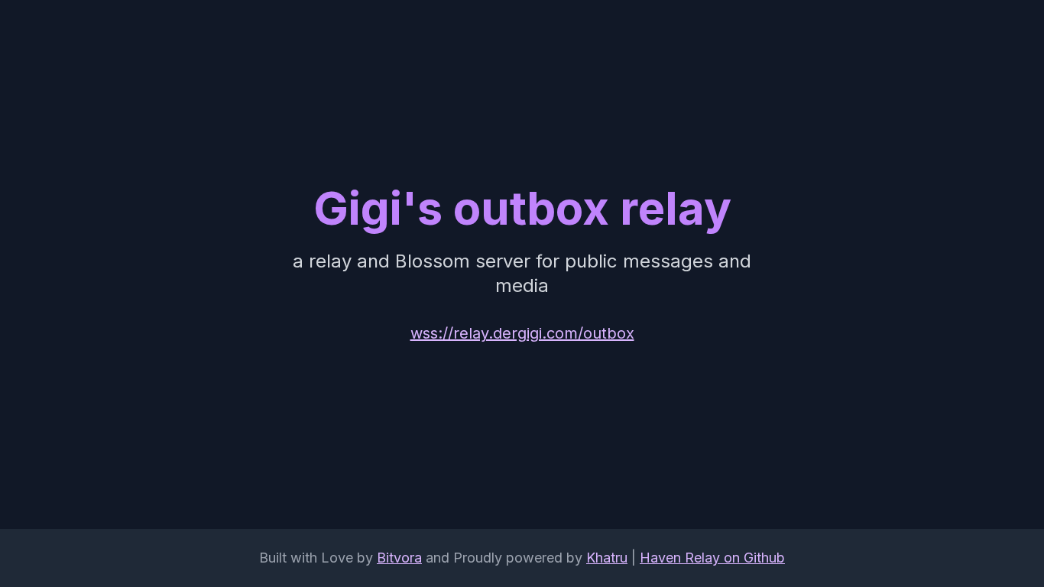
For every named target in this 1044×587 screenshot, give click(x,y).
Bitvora (399, 558)
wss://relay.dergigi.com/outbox (522, 333)
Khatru (606, 558)
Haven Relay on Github (712, 558)
